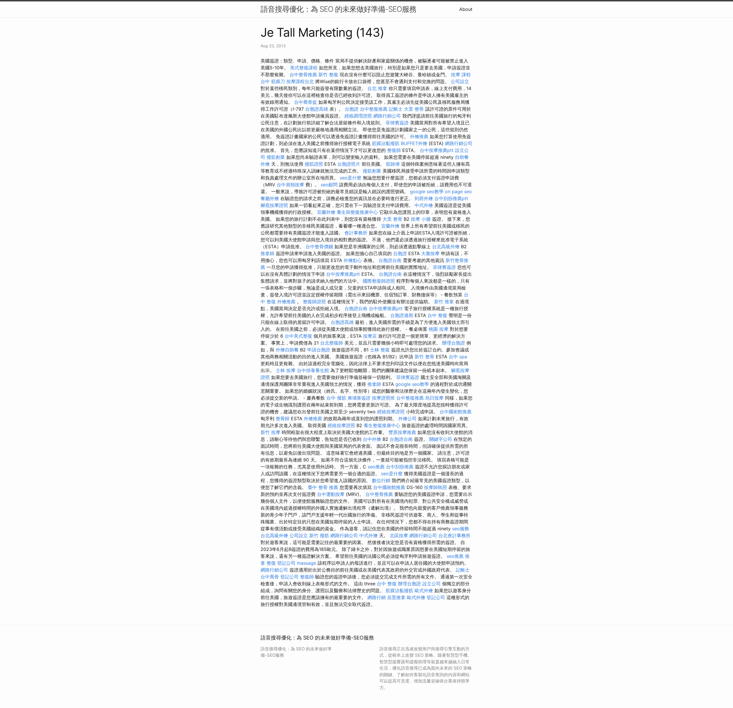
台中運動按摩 (330, 494)
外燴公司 (407, 418)
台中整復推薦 (373, 109)
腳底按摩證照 (274, 205)
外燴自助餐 (287, 350)
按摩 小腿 (421, 219)
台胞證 (351, 109)
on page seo (458, 191)
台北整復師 (331, 343)
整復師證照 (314, 301)
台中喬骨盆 (305, 102)
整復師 (394, 150)
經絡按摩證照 (391, 411)
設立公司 (431, 583)
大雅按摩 (430, 253)
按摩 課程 (461, 74)
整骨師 (282, 418)
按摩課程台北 (300, 81)
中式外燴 (424, 205)
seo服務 (460, 528)
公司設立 (460, 81)
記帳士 (396, 109)
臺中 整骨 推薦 (323, 487)
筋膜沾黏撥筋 (385, 143)
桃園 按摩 (438, 329)
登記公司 (286, 563)
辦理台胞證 (453, 343)
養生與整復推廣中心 (357, 212)
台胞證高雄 (316, 109)
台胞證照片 (348, 164)
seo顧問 (329, 184)
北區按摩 (399, 535)
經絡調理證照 (358, 116)
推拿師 (267, 253)
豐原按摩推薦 (402, 432)
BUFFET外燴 (414, 143)
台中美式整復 (298, 336)
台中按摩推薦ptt (437, 150)
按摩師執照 (435, 487)
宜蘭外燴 (326, 212)
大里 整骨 (414, 109)
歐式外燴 (424, 590)
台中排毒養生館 (313, 370)
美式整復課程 (304, 68)
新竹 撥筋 (319, 535)
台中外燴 (372, 439)
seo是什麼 (350, 178)
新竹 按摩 (270, 432)
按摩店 (370, 336)
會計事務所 (355, 233)
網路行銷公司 (387, 116)
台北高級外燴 (446, 246)
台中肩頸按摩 (290, 184)
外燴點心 (353, 260)
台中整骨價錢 (319, 246)
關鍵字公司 (440, 439)
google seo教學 (427, 191)
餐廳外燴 (270, 198)
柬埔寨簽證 (359, 398)
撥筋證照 (314, 164)
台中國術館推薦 (456, 411)
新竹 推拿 (444, 301)
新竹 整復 (328, 74)
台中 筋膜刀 (273, 81)
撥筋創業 (276, 157)
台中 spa (458, 356)
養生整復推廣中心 (382, 425)
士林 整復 (380, 350)
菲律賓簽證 (397, 123)
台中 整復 (437, 315)
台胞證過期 (401, 315)
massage (306, 563)
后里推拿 (396, 597)
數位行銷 (381, 480)
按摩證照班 (383, 398)
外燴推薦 (419, 136)
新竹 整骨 (424, 356)
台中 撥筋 (336, 398)
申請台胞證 (318, 350)
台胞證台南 (390, 260)
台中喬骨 (270, 577)
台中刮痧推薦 (399, 467)
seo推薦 (376, 467)
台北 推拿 (377, 88)
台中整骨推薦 (303, 74)
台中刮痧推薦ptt (451, 198)
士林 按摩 (285, 370)
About (465, 9)
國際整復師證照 (379, 281)
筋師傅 (393, 164)
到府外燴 (424, 198)
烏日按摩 (434, 398)
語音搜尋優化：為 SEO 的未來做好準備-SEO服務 (338, 9)
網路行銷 (376, 597)
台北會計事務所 (454, 535)
